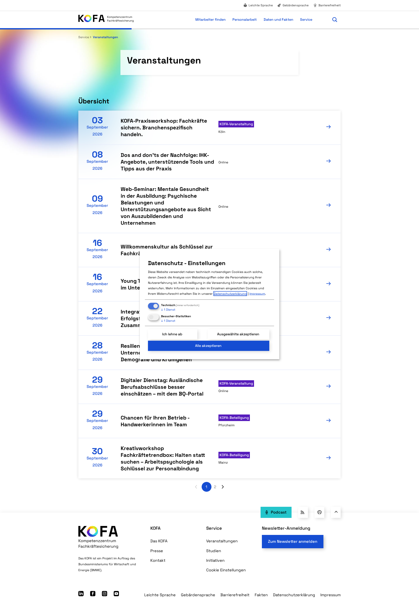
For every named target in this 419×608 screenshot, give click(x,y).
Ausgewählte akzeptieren (238, 334)
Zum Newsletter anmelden (292, 541)
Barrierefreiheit (329, 5)
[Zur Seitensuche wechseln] (335, 20)
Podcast (279, 512)
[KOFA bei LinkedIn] (81, 594)
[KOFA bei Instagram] (104, 594)
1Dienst (168, 310)
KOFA (155, 528)
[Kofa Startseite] (106, 19)
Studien (213, 550)
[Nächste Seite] (223, 487)
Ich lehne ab (172, 334)
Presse (156, 550)
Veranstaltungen (105, 37)
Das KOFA (158, 540)
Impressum (330, 594)
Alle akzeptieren (208, 345)
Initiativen (215, 560)
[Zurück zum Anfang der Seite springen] (336, 512)
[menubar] (231, 19)
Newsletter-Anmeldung (286, 528)
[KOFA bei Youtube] (116, 594)
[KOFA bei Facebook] (92, 594)
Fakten (261, 594)
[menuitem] (258, 5)
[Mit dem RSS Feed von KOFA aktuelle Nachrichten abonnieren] (303, 512)
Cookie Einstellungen (226, 569)
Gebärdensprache (296, 5)
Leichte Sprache (261, 5)
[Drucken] (319, 512)
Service (83, 37)
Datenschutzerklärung (294, 594)
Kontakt (157, 560)
